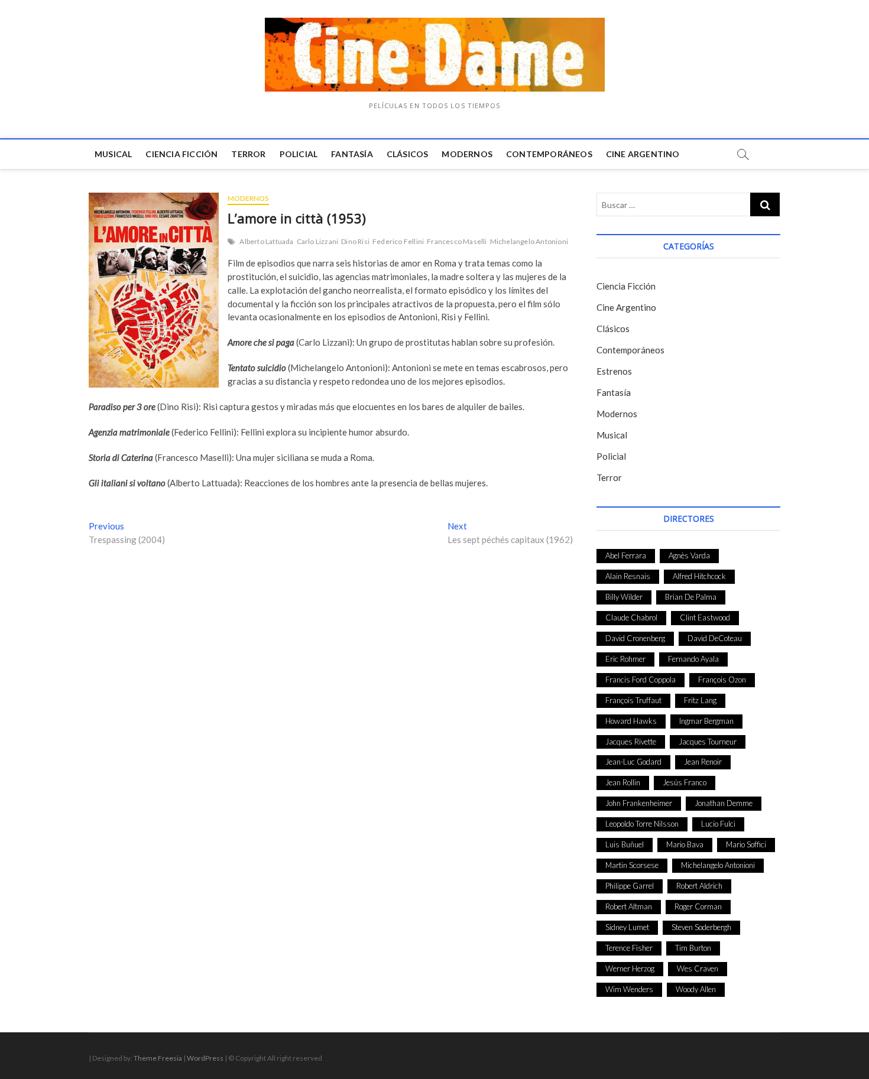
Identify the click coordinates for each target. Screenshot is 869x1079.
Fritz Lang (700, 700)
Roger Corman (698, 906)
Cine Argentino (643, 154)
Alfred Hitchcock (699, 576)
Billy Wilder (624, 597)
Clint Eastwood (705, 617)
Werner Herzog (629, 968)
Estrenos (614, 371)
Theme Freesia (158, 1058)
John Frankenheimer (638, 803)
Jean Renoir (703, 761)
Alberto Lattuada (266, 241)
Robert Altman (628, 906)
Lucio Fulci (718, 823)
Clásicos (408, 154)
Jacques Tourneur (708, 741)
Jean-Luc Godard (633, 761)
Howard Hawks (631, 721)
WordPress (205, 1058)
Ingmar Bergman (706, 721)
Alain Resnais (627, 576)
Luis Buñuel (624, 844)
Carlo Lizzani (318, 241)
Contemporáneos (549, 154)
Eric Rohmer (625, 659)
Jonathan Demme (724, 803)
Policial (299, 154)
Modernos (467, 154)
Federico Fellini (398, 241)
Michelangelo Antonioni (529, 241)
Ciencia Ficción (181, 154)
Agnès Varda (689, 555)
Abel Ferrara (625, 555)
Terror (248, 154)
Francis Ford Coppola (640, 679)
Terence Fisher (629, 948)
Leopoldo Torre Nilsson (642, 823)
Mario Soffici (746, 844)
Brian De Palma (690, 597)
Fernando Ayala (693, 659)
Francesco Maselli (457, 241)
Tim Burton (693, 948)
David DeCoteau (715, 638)
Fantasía (352, 154)
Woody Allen (696, 989)
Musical (113, 154)
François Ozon (722, 679)
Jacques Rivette (630, 741)
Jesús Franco (684, 782)
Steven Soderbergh (701, 927)
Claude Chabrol (631, 617)
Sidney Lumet (627, 927)
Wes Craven (697, 968)
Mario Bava (684, 844)
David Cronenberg (635, 638)
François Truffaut (633, 700)
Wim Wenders (629, 989)
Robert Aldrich (699, 885)
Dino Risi (355, 241)
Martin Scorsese (632, 865)
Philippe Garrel (629, 885)
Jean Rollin (622, 782)
